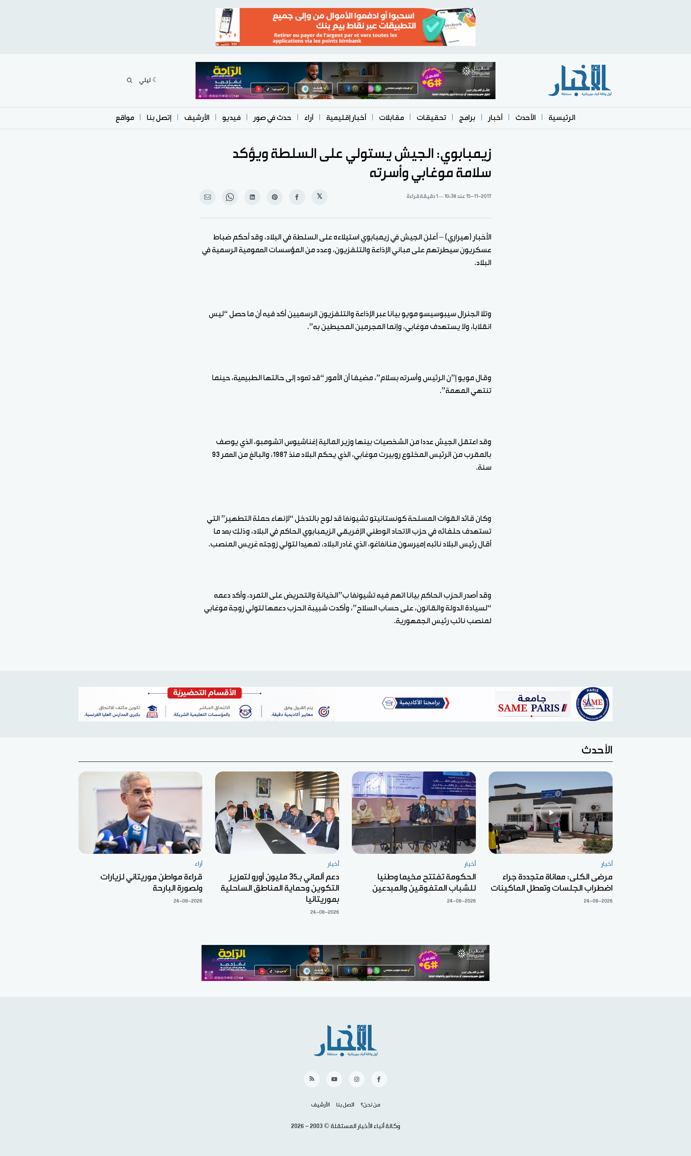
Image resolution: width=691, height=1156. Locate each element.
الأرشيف (197, 118)
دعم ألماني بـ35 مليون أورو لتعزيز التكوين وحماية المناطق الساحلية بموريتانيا (280, 888)
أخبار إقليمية (346, 118)
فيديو (231, 118)
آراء (309, 118)
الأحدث (525, 118)
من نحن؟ (370, 1105)
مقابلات (391, 118)
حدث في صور (273, 118)
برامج (467, 118)
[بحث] (129, 80)
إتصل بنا (159, 118)
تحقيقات (431, 118)
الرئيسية (562, 118)
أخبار (495, 118)
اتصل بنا (345, 1105)
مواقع (125, 118)
